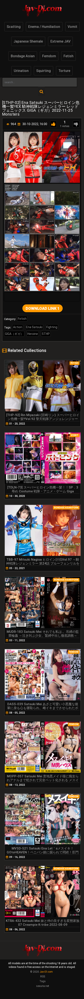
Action (17, 327)
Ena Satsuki (34, 327)
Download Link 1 (42, 308)
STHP (46, 334)
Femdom (49, 56)
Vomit (72, 27)
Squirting (43, 71)
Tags (42, 981)
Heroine (32, 334)
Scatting (14, 27)
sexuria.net (42, 986)
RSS (42, 976)
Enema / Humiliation (44, 27)
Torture (64, 71)
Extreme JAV (60, 41)
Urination (21, 71)
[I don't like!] (76, 124)
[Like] (53, 124)
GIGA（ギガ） (14, 334)
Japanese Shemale (28, 41)
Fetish (68, 56)
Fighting (51, 327)
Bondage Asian (23, 56)
